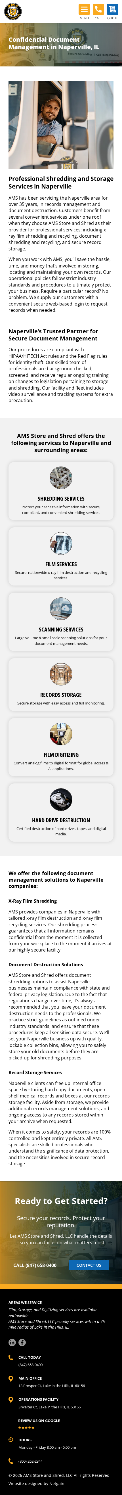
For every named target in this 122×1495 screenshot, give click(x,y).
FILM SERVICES (61, 564)
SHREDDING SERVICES (61, 498)
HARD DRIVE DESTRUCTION (61, 820)
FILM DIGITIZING (61, 754)
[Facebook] (22, 1342)
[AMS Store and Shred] (13, 11)
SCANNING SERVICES (61, 629)
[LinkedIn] (12, 1342)
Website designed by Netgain (36, 1483)
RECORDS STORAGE (61, 695)
